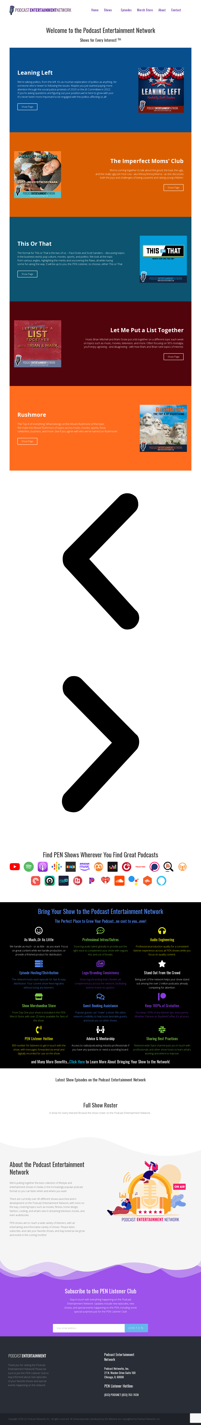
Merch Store (145, 9)
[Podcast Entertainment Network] (40, 12)
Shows (108, 9)
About (162, 9)
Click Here (77, 1061)
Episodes (126, 9)
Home (94, 9)
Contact (176, 9)
